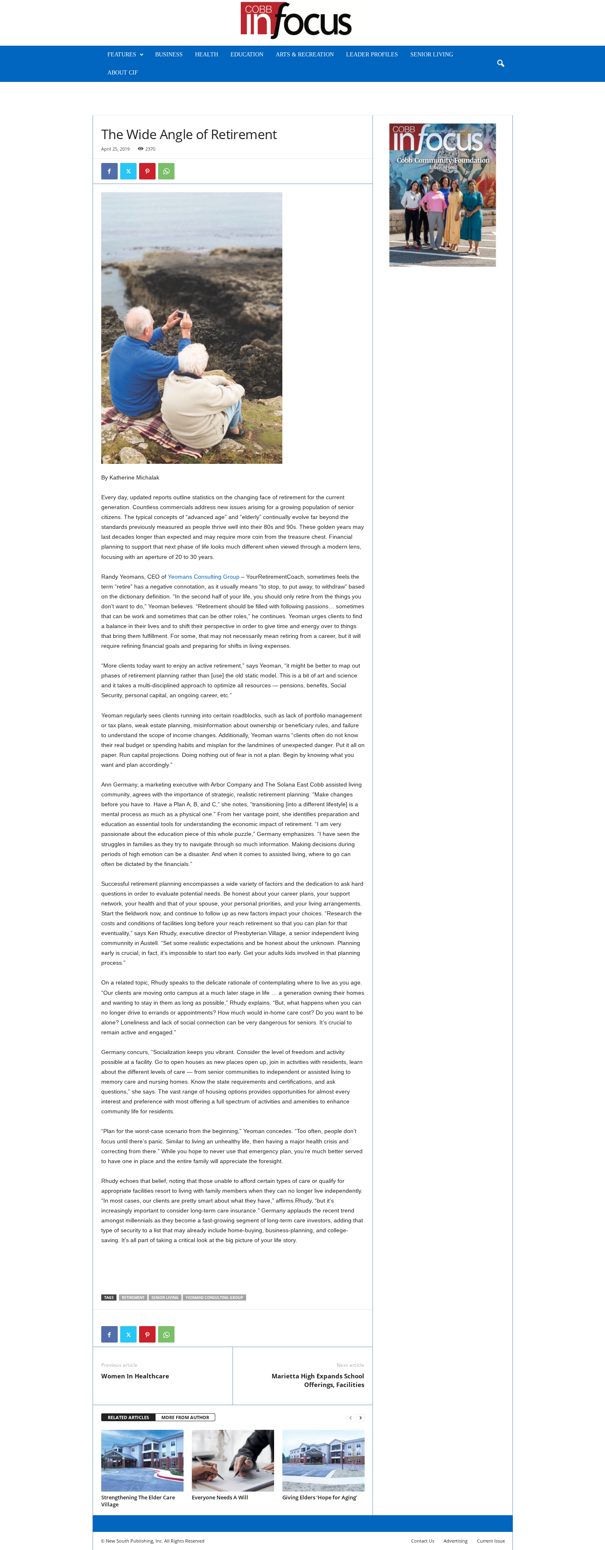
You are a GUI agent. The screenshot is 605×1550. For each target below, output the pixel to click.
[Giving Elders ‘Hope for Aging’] (323, 1461)
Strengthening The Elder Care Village (138, 1501)
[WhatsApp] (166, 171)
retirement (133, 1297)
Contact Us (422, 1541)
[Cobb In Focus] (302, 23)
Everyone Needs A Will (220, 1497)
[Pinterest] (147, 171)
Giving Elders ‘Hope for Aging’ (319, 1497)
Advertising (456, 1541)
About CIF (122, 73)
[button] (500, 64)
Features (121, 54)
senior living (165, 1297)
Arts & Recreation (305, 54)
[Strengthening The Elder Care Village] (142, 1461)
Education (246, 54)
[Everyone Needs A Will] (233, 1461)
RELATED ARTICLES (128, 1417)
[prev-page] (351, 1417)
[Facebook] (109, 171)
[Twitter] (128, 171)
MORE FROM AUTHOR (185, 1417)
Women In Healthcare (135, 1376)
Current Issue (491, 1541)
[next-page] (360, 1417)
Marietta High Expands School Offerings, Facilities (318, 1380)
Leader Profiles (372, 54)
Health (206, 54)
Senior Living (431, 54)
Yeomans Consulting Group (204, 576)
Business (169, 54)
